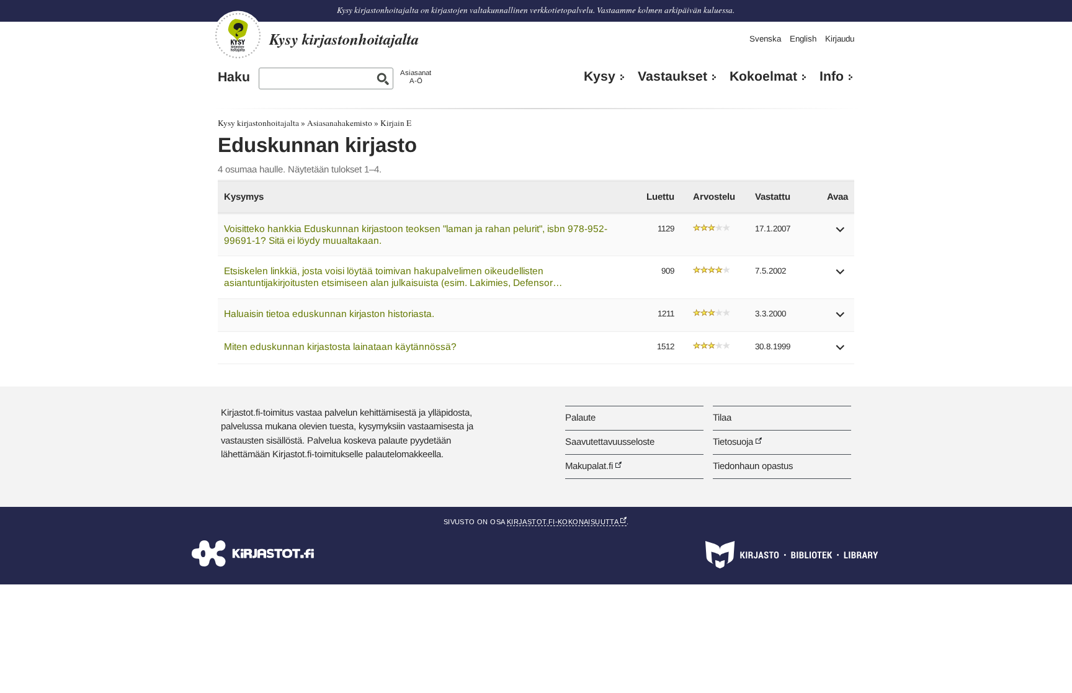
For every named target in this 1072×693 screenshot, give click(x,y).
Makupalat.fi (589, 465)
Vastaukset (672, 76)
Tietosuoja (733, 441)
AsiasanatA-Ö (415, 76)
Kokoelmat (763, 76)
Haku (234, 76)
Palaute (580, 417)
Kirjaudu (839, 38)
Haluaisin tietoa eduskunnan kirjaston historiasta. (329, 313)
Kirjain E (395, 122)
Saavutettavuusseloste (609, 441)
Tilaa (722, 417)
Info (832, 76)
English (803, 38)
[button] (840, 233)
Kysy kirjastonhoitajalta (258, 122)
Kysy (599, 76)
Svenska (765, 38)
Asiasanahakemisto (339, 122)
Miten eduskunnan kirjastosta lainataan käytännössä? (340, 346)
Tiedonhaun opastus (753, 465)
